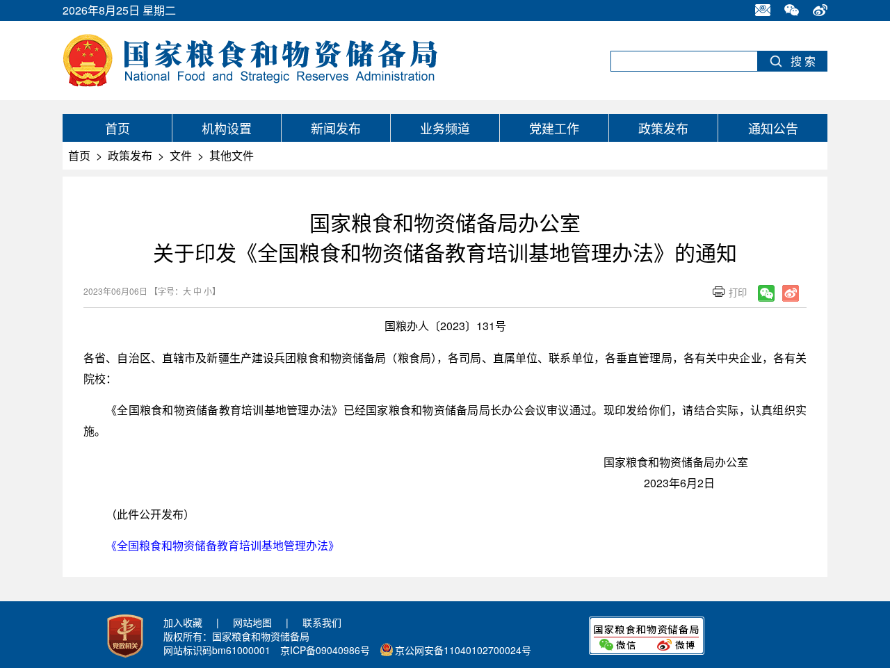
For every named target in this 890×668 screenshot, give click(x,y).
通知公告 (773, 128)
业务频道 (445, 128)
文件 (181, 155)
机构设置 (227, 128)
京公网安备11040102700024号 (463, 650)
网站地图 (252, 622)
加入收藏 (182, 622)
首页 (117, 128)
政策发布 (663, 128)
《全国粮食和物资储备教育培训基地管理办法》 (222, 545)
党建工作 (554, 128)
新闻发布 (336, 128)
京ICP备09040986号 (325, 650)
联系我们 (321, 622)
